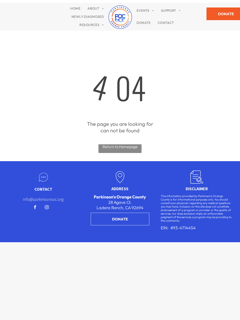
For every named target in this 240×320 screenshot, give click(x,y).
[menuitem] (75, 8)
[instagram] (47, 207)
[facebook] (35, 207)
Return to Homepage (120, 146)
